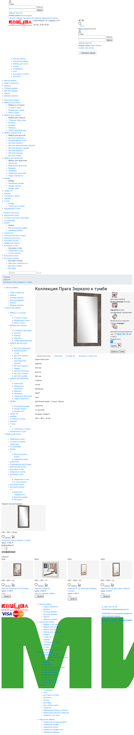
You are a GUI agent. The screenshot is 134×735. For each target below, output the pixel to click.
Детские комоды (15, 153)
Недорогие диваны (51, 732)
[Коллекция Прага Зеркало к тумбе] (71, 323)
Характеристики (44, 356)
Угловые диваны (11, 88)
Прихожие (12, 163)
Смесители (8, 233)
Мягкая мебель (19, 59)
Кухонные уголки (11, 240)
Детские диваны (11, 91)
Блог (15, 71)
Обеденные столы (15, 251)
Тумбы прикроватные (17, 130)
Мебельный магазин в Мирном (56, 713)
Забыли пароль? (15, 13)
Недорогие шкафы (51, 724)
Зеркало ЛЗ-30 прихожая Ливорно (115, 588)
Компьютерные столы (17, 140)
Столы (7, 201)
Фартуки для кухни (12, 238)
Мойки (7, 223)
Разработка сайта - (117, 620)
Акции (15, 66)
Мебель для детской (12, 133)
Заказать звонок (88, 53)
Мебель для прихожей (13, 158)
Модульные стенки (16, 110)
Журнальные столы (12, 208)
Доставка (47, 703)
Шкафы (7, 178)
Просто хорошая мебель (45, 593)
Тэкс (3, 593)
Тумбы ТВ (8, 191)
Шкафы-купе (13, 188)
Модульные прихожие (17, 166)
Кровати (11, 123)
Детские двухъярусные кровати (21, 145)
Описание (58, 356)
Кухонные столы (11, 245)
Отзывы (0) (70, 356)
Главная (6, 277)
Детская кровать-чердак (18, 148)
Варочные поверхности (18, 263)
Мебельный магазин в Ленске (55, 710)
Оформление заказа (50, 18)
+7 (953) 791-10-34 (122, 334)
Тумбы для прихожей (17, 173)
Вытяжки (12, 268)
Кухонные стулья (11, 256)
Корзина (37, 18)
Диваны (7, 86)
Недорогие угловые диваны (54, 722)
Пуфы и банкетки (11, 83)
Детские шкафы (15, 155)
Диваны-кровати (11, 96)
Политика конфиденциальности (115, 609)
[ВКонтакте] (111, 341)
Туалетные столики (16, 206)
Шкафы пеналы (14, 186)
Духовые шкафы (15, 266)
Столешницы (9, 220)
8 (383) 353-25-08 (86, 48)
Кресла (7, 93)
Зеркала (7, 198)
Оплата (46, 700)
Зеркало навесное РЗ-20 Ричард (15, 588)
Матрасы (12, 128)
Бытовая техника (11, 258)
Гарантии (47, 708)
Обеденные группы (12, 243)
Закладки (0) (28, 18)
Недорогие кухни (50, 727)
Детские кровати (15, 143)
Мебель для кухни (20, 64)
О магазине (18, 69)
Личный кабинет (16, 18)
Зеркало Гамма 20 (42, 588)
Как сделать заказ (51, 705)
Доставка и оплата (21, 74)
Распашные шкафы (16, 183)
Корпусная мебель (20, 61)
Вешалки (12, 168)
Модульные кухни (11, 215)
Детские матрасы (15, 150)
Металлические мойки (17, 228)
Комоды (11, 125)
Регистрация (26, 15)
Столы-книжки (14, 253)
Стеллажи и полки (12, 196)
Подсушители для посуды (15, 235)
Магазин (42, 685)
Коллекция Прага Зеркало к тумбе (17, 282)
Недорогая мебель (47, 719)
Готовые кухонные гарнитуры (16, 218)
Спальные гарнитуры (17, 120)
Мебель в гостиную (12, 102)
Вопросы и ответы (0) (88, 356)
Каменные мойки (15, 230)
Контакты (17, 76)
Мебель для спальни (12, 115)
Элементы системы (51, 715)
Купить (114, 346)
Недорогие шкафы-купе (53, 729)
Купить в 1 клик (117, 351)
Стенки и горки (14, 107)
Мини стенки (13, 113)
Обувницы (12, 171)
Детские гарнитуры (16, 138)
